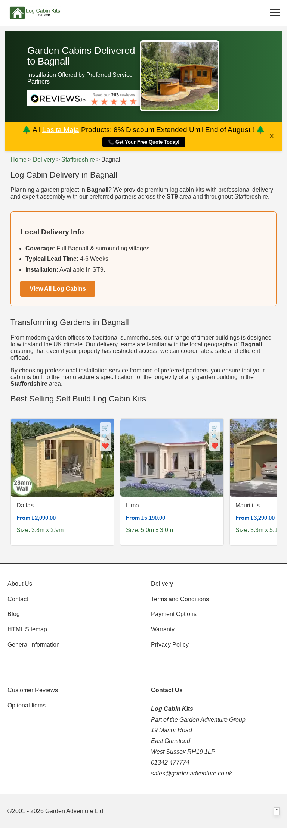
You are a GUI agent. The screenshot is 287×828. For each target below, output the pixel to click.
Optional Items (26, 705)
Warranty (163, 629)
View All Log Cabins (58, 288)
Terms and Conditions (180, 599)
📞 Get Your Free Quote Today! (143, 142)
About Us (19, 584)
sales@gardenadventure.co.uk (191, 773)
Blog (13, 614)
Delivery (44, 159)
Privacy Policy (170, 644)
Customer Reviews (32, 690)
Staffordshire (78, 159)
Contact (17, 599)
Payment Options (174, 614)
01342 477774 (170, 762)
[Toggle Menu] (274, 13)
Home (18, 159)
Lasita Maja (60, 130)
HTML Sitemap (27, 629)
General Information (33, 644)
